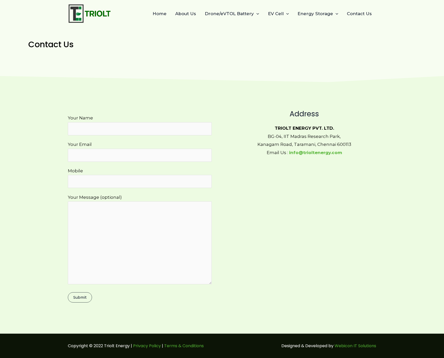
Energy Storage (315, 13)
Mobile (75, 170)
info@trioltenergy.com (315, 152)
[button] (256, 14)
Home (159, 13)
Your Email (80, 144)
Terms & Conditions (184, 346)
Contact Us (359, 13)
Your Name (80, 117)
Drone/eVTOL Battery (229, 13)
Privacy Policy (147, 346)
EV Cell (276, 13)
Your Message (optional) (95, 197)
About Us (185, 13)
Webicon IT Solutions (355, 346)
